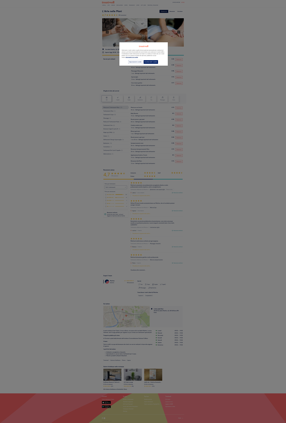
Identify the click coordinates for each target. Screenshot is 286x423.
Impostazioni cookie (135, 62)
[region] (143, 54)
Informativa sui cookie (132, 57)
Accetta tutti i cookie (150, 62)
